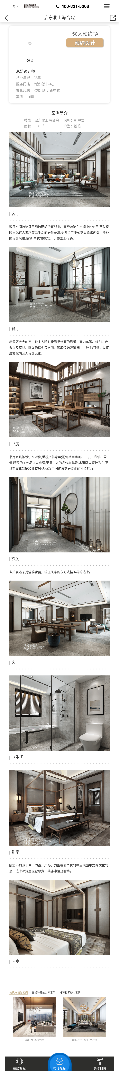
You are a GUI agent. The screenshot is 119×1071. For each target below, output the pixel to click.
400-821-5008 (75, 6)
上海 (13, 6)
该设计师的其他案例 (43, 992)
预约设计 (84, 42)
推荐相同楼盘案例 (70, 992)
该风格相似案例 (18, 992)
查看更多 (13, 1043)
